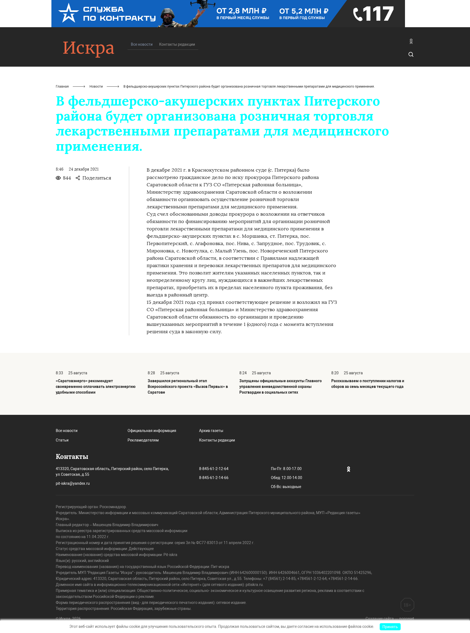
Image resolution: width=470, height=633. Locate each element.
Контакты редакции (177, 44)
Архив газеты (211, 430)
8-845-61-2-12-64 (213, 469)
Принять (390, 627)
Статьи (62, 440)
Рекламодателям (143, 440)
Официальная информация (152, 430)
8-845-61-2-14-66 (213, 477)
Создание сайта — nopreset (390, 618)
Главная (62, 86)
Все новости (67, 430)
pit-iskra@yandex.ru (73, 483)
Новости (96, 86)
